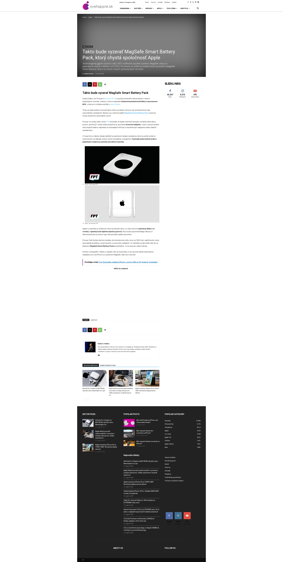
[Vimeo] (195, 2)
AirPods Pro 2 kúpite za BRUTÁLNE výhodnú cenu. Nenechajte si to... (104, 422)
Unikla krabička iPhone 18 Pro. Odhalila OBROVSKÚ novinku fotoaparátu (141, 492)
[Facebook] (188, 2)
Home (84, 17)
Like (170, 90)
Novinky (90, 46)
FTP (107, 122)
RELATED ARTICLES (91, 365)
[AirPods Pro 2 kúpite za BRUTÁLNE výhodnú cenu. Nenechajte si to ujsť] (94, 378)
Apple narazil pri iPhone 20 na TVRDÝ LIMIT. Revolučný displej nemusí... (106, 447)
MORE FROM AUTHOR (108, 365)
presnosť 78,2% (110, 98)
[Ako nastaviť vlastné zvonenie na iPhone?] (129, 443)
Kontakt (167, 471)
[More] (105, 84)
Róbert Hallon (89, 73)
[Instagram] (190, 2)
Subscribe (195, 90)
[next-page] (87, 399)
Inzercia (167, 467)
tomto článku (115, 104)
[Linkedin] (99, 355)
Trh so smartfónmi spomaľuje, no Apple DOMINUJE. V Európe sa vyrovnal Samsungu (141, 529)
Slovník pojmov (170, 461)
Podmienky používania (173, 477)
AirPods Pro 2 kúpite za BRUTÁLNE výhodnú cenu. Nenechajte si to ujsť (141, 462)
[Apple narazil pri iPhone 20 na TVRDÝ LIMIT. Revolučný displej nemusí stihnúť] (147, 378)
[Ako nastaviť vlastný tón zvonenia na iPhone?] (129, 433)
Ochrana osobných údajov (174, 481)
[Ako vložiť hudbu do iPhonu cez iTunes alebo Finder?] (129, 423)
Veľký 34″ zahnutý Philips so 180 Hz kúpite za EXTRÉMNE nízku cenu (139, 501)
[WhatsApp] (100, 84)
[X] (193, 2)
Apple (90, 17)
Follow (182, 90)
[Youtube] (198, 2)
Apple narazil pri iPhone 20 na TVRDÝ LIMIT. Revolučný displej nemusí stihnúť (147, 391)
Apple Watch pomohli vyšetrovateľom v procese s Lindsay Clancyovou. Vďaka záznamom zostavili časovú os (141, 472)
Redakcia (168, 474)
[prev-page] (83, 399)
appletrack (94, 320)
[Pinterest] (95, 84)
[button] (198, 8)
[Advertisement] (120, 293)
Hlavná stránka (170, 457)
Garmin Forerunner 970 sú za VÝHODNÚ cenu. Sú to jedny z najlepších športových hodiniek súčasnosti (141, 511)
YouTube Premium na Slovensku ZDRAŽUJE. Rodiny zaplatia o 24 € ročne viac (139, 520)
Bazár (167, 464)
